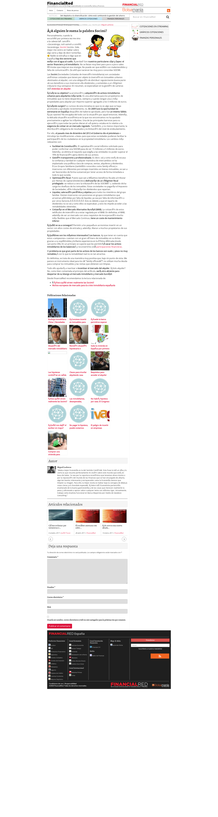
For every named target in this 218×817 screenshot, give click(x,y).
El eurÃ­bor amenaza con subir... (86, 526)
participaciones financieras (109, 246)
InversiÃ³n (59, 24)
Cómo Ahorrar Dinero (78, 661)
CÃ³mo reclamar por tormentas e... (57, 526)
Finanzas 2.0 (96, 647)
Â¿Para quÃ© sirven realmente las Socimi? (74, 282)
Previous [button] (51, 540)
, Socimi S (63, 47)
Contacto (60, 10)
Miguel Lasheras (107, 25)
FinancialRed (60, 3)
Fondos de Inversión (57, 661)
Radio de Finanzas (98, 656)
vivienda (75, 24)
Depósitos (53, 655)
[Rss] (168, 10)
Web (49, 607)
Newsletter (150, 640)
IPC (51, 648)
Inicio (51, 10)
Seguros (53, 670)
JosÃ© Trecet (65, 533)
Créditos (53, 664)
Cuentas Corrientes (56, 676)
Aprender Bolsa (117, 645)
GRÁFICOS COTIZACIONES (88, 19)
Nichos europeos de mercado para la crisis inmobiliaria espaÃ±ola (83, 285)
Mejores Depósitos (56, 679)
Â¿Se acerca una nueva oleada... (112, 526)
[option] (60, 522)
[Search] (167, 17)
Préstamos (54, 667)
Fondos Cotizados (56, 658)
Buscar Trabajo (76, 648)
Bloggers (51, 24)
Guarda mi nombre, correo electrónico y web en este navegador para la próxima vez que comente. (86, 619)
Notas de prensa (73, 10)
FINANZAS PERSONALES (115, 19)
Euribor (53, 645)
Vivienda (74, 652)
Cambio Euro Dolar (77, 664)
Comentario (52, 556)
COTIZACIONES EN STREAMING (61, 19)
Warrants (74, 658)
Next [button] (124, 540)
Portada (67, 24)
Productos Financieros (57, 652)
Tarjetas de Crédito (56, 673)
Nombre (51, 587)
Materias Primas (76, 672)
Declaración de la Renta (79, 655)
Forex (73, 675)
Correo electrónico (55, 597)
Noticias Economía (77, 645)
